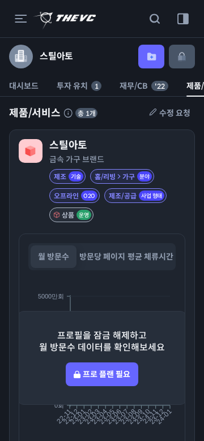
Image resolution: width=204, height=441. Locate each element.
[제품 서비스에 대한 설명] (68, 113)
